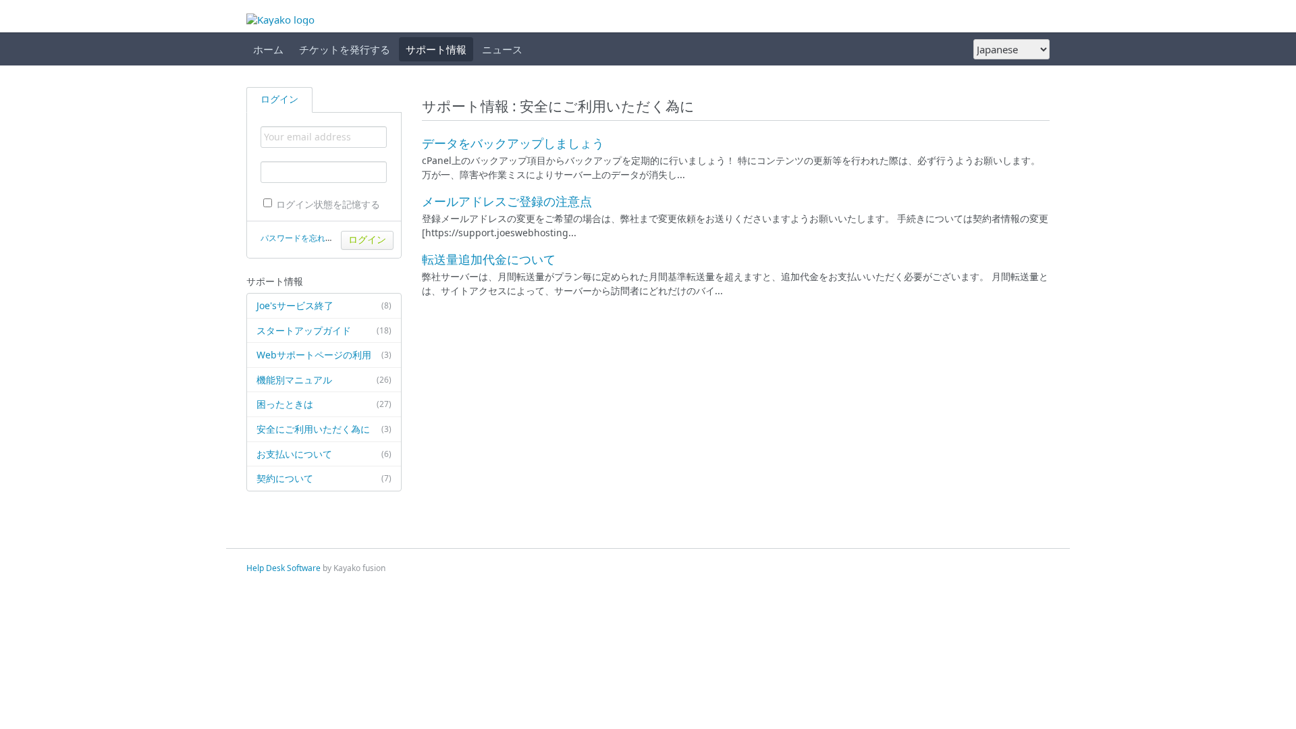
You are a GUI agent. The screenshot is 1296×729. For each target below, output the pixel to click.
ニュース (502, 49)
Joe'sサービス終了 (324, 305)
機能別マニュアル (324, 379)
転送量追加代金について (489, 259)
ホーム (268, 49)
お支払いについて (324, 454)
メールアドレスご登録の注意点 (507, 201)
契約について (324, 478)
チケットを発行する (344, 49)
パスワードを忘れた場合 (305, 238)
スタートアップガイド (324, 330)
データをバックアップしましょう (513, 143)
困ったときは (324, 404)
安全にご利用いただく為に (324, 429)
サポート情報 (436, 49)
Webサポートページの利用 (324, 354)
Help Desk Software (283, 568)
